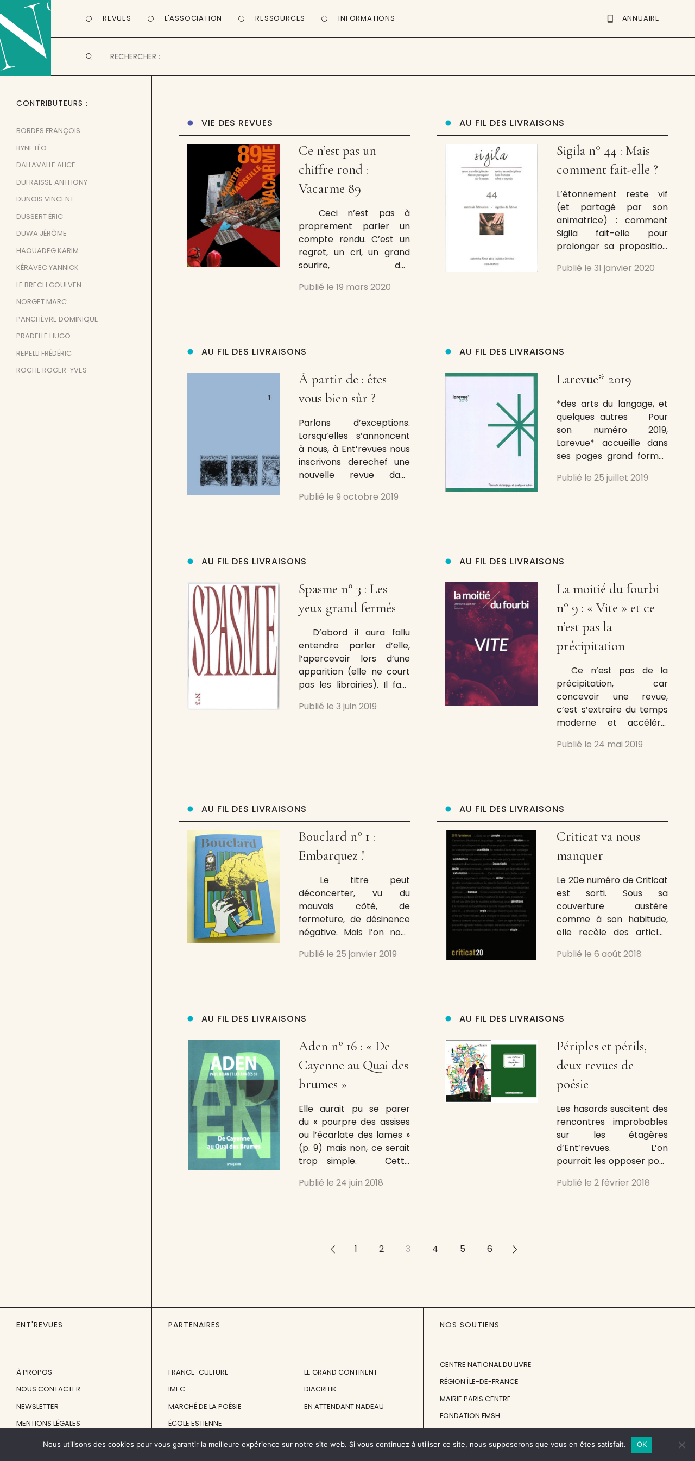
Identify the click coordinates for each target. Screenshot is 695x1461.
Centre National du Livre (486, 1364)
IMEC (176, 1389)
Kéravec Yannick (47, 267)
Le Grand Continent (340, 1372)
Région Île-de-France (479, 1381)
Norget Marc (41, 302)
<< (332, 1249)
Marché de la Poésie (205, 1406)
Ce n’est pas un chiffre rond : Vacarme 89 (337, 169)
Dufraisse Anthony (51, 182)
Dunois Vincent (45, 199)
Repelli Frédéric (44, 353)
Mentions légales (48, 1423)
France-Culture (198, 1372)
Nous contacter (48, 1389)
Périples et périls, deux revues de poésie (602, 1065)
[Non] (681, 1444)
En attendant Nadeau (344, 1406)
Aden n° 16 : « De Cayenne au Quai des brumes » (353, 1065)
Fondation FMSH (470, 1415)
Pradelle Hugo (43, 336)
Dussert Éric (39, 216)
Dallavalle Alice (45, 165)
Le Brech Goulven (48, 285)
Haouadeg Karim (47, 250)
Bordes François (48, 130)
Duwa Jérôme (41, 233)
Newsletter (37, 1406)
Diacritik (320, 1389)
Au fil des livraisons (512, 123)
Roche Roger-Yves (51, 370)
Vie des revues (237, 123)
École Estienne (195, 1423)
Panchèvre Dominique (57, 319)
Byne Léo (31, 148)
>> (515, 1249)
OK (642, 1444)
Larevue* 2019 (594, 379)
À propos (34, 1372)
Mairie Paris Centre (475, 1399)
